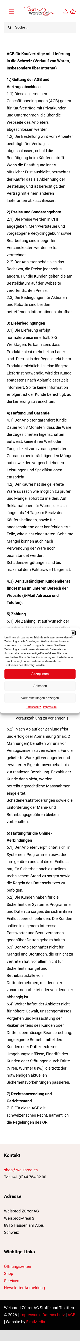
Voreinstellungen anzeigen (40, 698)
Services (11, 1280)
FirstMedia (35, 1321)
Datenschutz (33, 707)
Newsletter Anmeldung (24, 1287)
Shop (8, 1273)
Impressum (50, 707)
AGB (71, 1314)
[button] (73, 633)
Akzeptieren (40, 674)
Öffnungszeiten (17, 1266)
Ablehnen (40, 686)
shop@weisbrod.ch (21, 1170)
